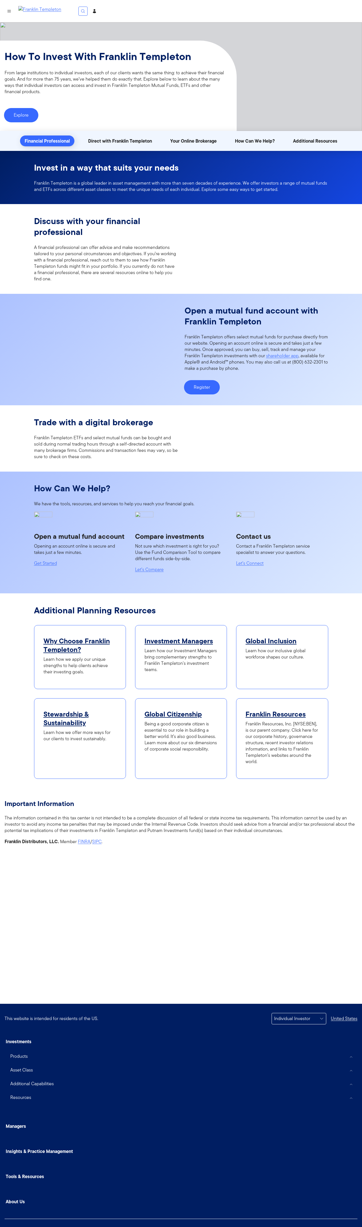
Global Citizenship (173, 714)
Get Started (45, 563)
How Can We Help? (255, 140)
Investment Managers (179, 641)
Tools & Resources (25, 1176)
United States (344, 1018)
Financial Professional (47, 140)
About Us (15, 1201)
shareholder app (282, 356)
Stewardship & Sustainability (66, 718)
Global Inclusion (271, 641)
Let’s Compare (149, 569)
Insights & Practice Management (39, 1151)
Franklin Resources (276, 714)
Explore (21, 115)
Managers (16, 1126)
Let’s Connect (250, 563)
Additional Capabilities (32, 1083)
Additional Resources (315, 140)
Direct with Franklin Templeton (120, 140)
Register (202, 387)
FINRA (84, 842)
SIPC (97, 842)
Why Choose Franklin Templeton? (76, 645)
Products (19, 1056)
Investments (18, 1041)
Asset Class (21, 1070)
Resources (20, 1097)
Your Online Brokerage (193, 140)
